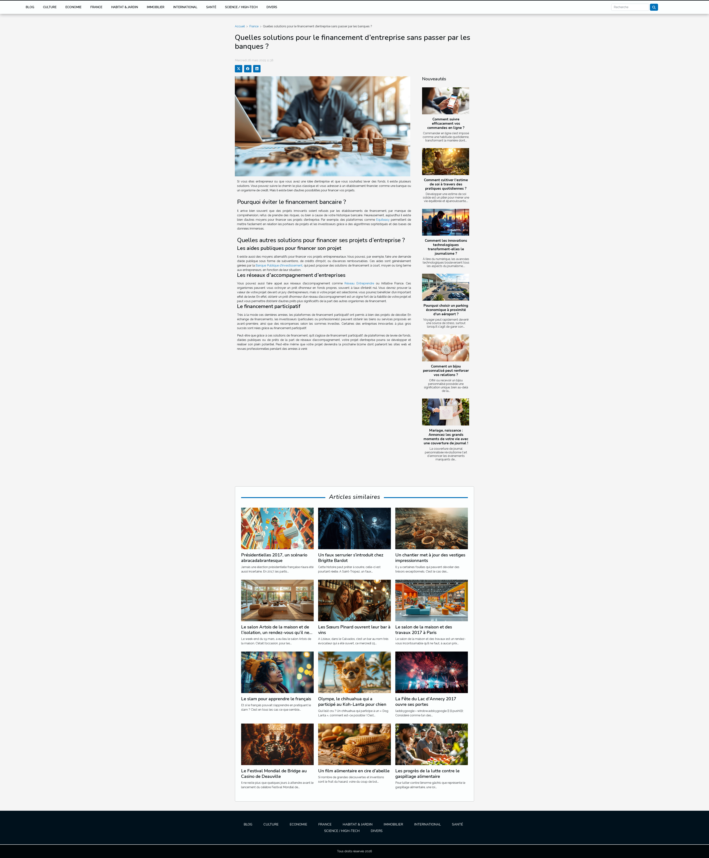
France (96, 7)
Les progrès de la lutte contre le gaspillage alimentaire (427, 773)
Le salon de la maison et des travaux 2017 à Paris (423, 629)
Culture (49, 7)
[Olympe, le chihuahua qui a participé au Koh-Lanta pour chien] (354, 672)
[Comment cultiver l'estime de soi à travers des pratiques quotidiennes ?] (445, 161)
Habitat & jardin (124, 7)
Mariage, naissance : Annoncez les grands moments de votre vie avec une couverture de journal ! (446, 437)
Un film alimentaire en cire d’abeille (354, 771)
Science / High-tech (241, 7)
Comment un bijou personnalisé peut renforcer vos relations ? (446, 370)
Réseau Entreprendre (359, 283)
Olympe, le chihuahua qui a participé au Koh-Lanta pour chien (352, 701)
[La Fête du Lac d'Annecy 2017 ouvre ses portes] (431, 672)
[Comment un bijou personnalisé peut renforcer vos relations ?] (445, 347)
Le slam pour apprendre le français (276, 699)
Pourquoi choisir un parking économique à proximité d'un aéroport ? (446, 310)
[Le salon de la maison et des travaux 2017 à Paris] (431, 600)
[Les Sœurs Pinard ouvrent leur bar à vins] (354, 600)
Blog (30, 7)
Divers (271, 7)
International (185, 7)
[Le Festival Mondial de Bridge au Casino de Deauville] (277, 744)
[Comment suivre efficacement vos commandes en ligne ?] (445, 100)
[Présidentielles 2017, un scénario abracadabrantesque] (277, 528)
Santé (211, 7)
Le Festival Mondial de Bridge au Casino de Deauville (274, 773)
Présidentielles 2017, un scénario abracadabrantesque (274, 557)
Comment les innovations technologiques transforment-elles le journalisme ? (446, 247)
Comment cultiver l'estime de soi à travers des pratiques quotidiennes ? (446, 184)
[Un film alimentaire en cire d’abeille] (354, 744)
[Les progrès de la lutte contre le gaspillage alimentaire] (431, 744)
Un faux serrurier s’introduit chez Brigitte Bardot (350, 557)
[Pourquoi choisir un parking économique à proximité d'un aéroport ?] (445, 287)
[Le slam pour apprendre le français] (277, 672)
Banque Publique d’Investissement (279, 265)
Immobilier (155, 7)
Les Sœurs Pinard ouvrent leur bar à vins (354, 629)
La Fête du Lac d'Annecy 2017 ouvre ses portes (425, 701)
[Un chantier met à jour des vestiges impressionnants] (431, 528)
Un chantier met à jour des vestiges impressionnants (430, 557)
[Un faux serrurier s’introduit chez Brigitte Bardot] (354, 528)
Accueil (240, 26)
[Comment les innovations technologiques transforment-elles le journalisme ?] (445, 222)
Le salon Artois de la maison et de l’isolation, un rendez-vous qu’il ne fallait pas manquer (275, 632)
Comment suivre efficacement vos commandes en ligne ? (446, 123)
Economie (73, 7)
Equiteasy (383, 219)
